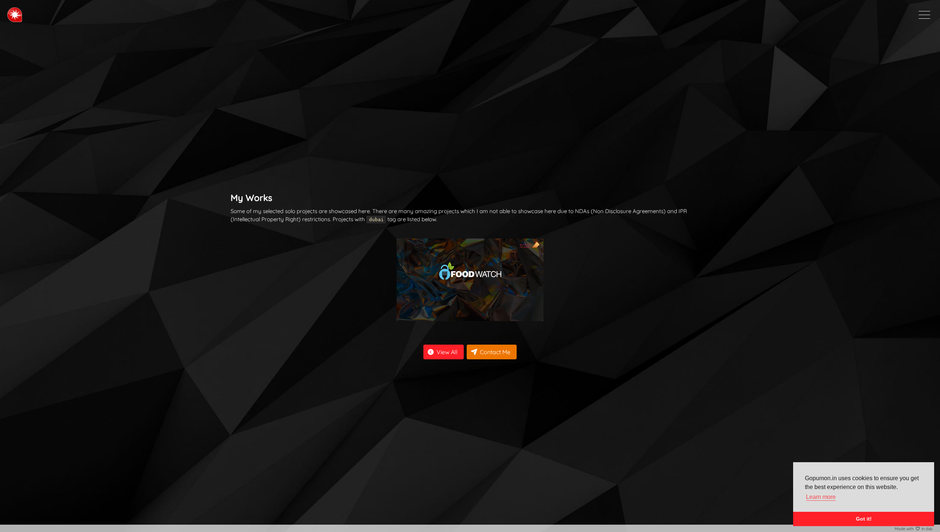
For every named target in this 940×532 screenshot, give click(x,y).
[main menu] (924, 14)
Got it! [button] (864, 519)
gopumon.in (14, 14)
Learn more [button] (821, 497)
